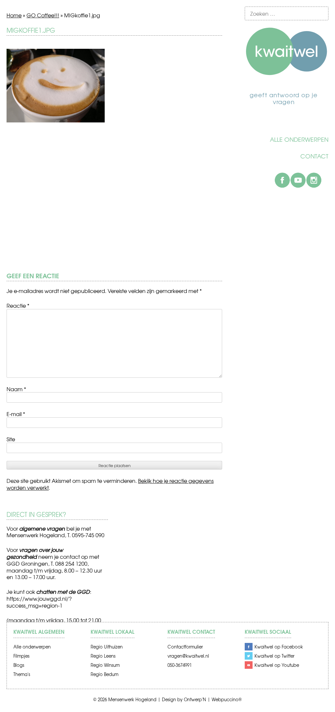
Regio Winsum (105, 665)
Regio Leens (103, 656)
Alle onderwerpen (299, 139)
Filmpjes (21, 656)
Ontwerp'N (195, 699)
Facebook (282, 180)
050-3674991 (180, 665)
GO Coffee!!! (42, 15)
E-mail (16, 414)
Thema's (21, 674)
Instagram (314, 180)
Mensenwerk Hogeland (132, 699)
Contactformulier (185, 647)
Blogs (18, 665)
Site (11, 439)
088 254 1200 (71, 563)
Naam (16, 389)
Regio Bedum (104, 674)
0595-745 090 (88, 535)
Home (14, 15)
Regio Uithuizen (107, 647)
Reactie (18, 305)
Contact (314, 156)
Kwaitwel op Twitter (274, 656)
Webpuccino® (227, 699)
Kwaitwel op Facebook (279, 647)
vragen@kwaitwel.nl (188, 656)
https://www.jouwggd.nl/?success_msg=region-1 (39, 601)
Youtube (298, 180)
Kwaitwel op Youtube (277, 665)
